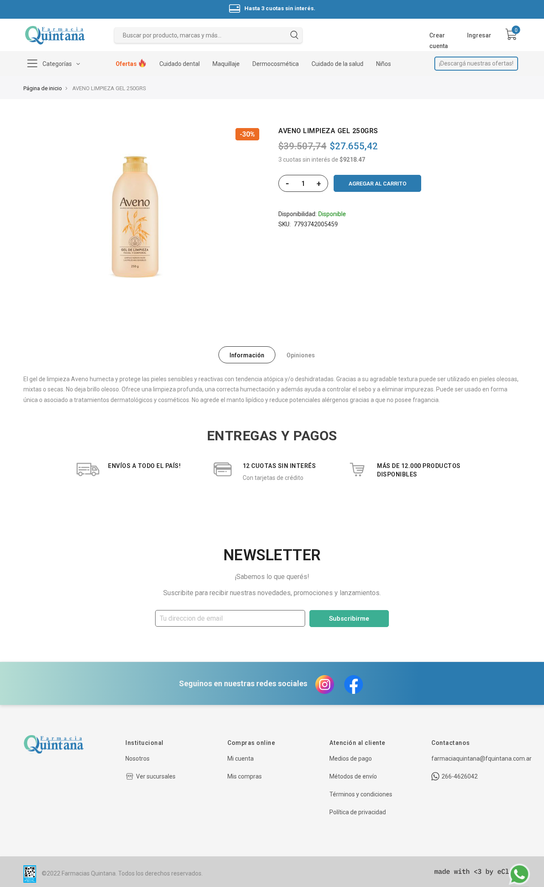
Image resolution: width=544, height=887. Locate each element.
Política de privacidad (357, 812)
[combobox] (208, 35)
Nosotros (137, 758)
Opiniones (300, 355)
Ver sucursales (156, 776)
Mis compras (244, 776)
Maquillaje (226, 63)
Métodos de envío (353, 776)
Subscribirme (349, 618)
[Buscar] (294, 36)
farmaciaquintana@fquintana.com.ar (481, 758)
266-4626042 (460, 776)
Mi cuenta (240, 758)
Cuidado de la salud (337, 63)
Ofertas (127, 63)
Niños (383, 63)
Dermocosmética (275, 63)
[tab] (246, 354)
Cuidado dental (179, 63)
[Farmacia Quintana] (55, 35)
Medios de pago (350, 758)
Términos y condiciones (360, 794)
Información (247, 355)
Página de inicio (42, 88)
